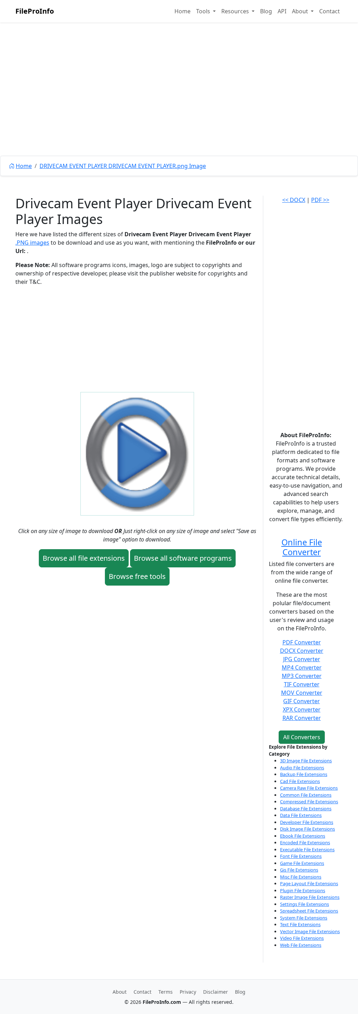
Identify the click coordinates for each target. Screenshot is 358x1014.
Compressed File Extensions (309, 801)
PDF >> (320, 200)
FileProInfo (34, 11)
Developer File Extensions (306, 822)
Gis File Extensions (299, 870)
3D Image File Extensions (306, 760)
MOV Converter (301, 693)
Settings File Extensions (304, 904)
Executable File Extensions (307, 849)
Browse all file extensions (84, 558)
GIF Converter (301, 701)
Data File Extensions (301, 815)
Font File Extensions (301, 856)
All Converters (301, 737)
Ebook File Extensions (302, 836)
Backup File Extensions (303, 774)
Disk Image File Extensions (307, 829)
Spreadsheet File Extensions (309, 911)
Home (182, 11)
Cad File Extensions (300, 781)
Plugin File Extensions (302, 890)
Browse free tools (137, 576)
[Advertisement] (179, 105)
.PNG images (32, 242)
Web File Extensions (300, 945)
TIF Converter (302, 684)
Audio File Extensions (302, 767)
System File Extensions (303, 918)
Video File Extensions (302, 938)
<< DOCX (293, 200)
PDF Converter (301, 642)
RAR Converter (301, 718)
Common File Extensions (305, 795)
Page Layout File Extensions (309, 883)
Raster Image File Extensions (309, 897)
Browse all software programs (183, 558)
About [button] (300, 11)
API (282, 11)
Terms (165, 991)
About (120, 991)
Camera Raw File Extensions (309, 788)
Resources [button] (235, 11)
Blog (266, 11)
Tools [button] (204, 11)
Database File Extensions (305, 808)
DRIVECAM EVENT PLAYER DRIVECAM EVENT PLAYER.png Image (123, 166)
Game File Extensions (302, 863)
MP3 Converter (302, 676)
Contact (329, 11)
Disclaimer (215, 991)
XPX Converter (302, 709)
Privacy (188, 991)
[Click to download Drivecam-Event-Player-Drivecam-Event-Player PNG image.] (137, 453)
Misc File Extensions (300, 877)
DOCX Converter (301, 651)
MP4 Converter (302, 667)
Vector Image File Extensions (310, 931)
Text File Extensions (300, 924)
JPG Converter (301, 659)
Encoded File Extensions (305, 842)
